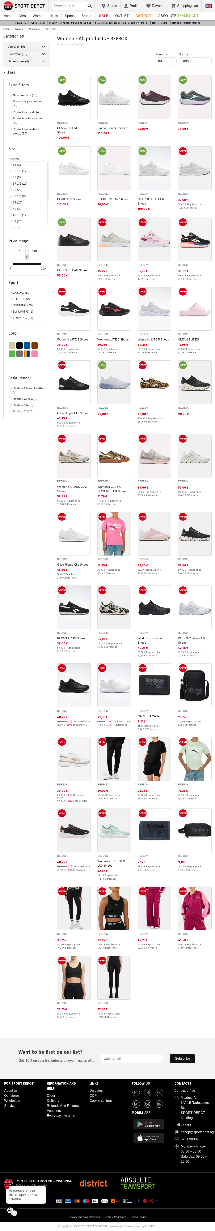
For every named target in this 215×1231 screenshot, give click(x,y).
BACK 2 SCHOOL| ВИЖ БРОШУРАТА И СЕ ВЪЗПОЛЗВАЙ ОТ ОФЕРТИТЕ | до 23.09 (91, 23)
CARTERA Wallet (149, 716)
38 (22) (17, 190)
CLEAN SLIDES (188, 339)
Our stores (12, 1095)
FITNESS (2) (21, 299)
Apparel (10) (16, 46)
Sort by (184, 54)
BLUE (27, 345)
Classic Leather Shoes (112, 128)
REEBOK (62, 122)
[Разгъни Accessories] (43, 61)
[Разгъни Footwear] (43, 54)
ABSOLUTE (178, 16)
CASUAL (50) (21, 292)
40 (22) (17, 208)
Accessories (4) (18, 61)
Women (38, 16)
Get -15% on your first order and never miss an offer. (56, 1055)
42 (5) (17, 227)
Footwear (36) (17, 54)
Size (12, 149)
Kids (54, 16)
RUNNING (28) (23, 305)
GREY (19, 353)
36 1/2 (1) (19, 171)
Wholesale (12, 1100)
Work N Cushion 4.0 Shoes (151, 640)
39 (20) (17, 202)
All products (35, 29)
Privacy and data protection (84, 1217)
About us (10, 1090)
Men (22, 16)
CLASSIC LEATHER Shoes (70, 130)
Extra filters (19, 85)
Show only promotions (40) (27, 103)
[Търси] (89, 6)
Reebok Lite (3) (23, 405)
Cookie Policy (138, 1217)
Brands (86, 16)
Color (13, 333)
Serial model (20, 378)
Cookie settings (101, 1100)
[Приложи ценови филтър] (27, 257)
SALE (103, 16)
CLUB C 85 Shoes (69, 199)
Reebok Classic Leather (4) (29, 390)
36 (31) (17, 164)
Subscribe (182, 1058)
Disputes (96, 1090)
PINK (34, 353)
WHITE (12, 362)
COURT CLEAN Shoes (112, 199)
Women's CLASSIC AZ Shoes (72, 489)
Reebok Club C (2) (25, 398)
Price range (18, 241)
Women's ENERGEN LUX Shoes (111, 863)
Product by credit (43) (27, 112)
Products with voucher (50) (27, 120)
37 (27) (17, 177)
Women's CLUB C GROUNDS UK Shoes (111, 489)
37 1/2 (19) (20, 183)
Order (51, 1095)
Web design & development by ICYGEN (132, 1226)
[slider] (10, 264)
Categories (13, 36)
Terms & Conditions (115, 1217)
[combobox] (73, 5)
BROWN (34, 345)
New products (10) (25, 95)
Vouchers (54, 1110)
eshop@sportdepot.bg (197, 1132)
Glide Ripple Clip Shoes (72, 413)
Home (7, 16)
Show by (166, 54)
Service (10, 1105)
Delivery (53, 1100)
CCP (93, 1095)
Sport (13, 282)
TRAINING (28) (23, 317)
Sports (70, 16)
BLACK (19, 345)
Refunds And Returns (63, 1105)
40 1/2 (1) (19, 215)
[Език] (208, 6)
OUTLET (122, 16)
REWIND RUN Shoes (71, 638)
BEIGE (12, 345)
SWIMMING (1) (23, 311)
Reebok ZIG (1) (23, 411)
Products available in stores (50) (26, 131)
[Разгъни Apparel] (43, 46)
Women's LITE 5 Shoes (72, 339)
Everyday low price (61, 1116)
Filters (9, 72)
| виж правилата (185, 23)
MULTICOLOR (27, 353)
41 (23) (17, 221)
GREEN (12, 353)
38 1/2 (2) (19, 196)
